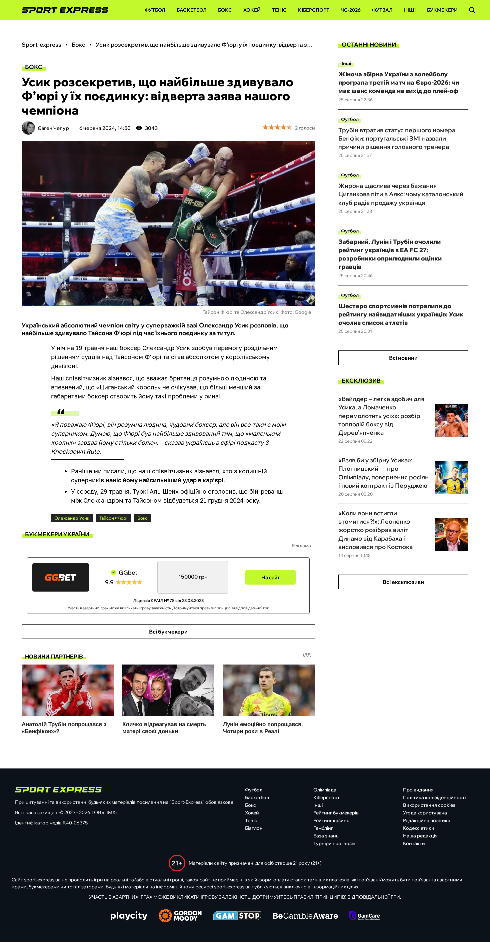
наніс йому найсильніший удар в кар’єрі (164, 480)
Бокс (225, 10)
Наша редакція (420, 836)
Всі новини (403, 357)
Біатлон (254, 828)
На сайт (270, 577)
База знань (325, 836)
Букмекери (442, 10)
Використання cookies (429, 805)
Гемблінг (323, 828)
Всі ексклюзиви (403, 582)
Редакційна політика (426, 820)
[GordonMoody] (180, 916)
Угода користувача (425, 813)
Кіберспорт (313, 10)
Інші (410, 10)
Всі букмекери (168, 631)
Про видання (418, 790)
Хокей (252, 10)
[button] (472, 10)
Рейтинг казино (331, 820)
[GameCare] (364, 916)
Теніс (279, 10)
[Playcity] (129, 916)
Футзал (382, 10)
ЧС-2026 (351, 10)
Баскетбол (192, 10)
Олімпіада (324, 790)
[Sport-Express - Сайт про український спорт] (61, 10)
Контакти (414, 843)
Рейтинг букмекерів (336, 813)
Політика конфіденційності (434, 797)
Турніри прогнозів (334, 843)
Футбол (155, 10)
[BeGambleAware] (305, 916)
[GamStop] (237, 916)
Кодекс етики (418, 828)
